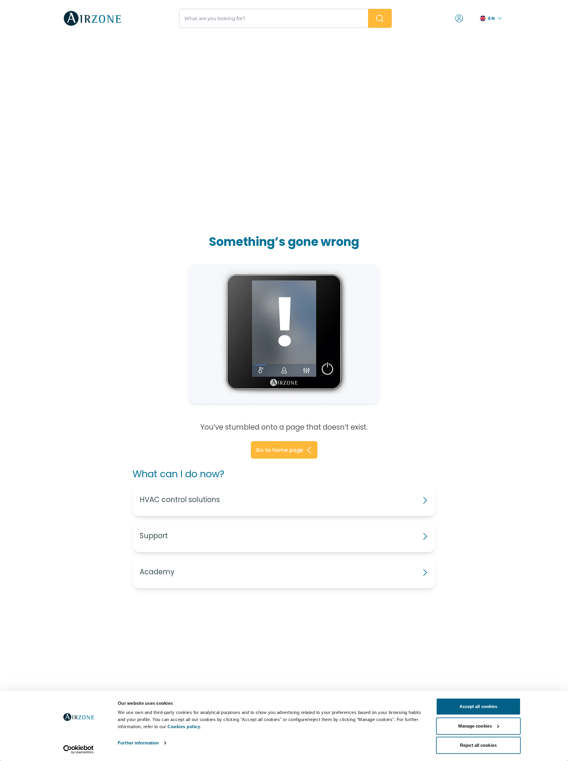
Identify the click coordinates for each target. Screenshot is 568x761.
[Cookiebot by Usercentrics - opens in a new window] (78, 749)
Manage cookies (475, 725)
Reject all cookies (478, 745)
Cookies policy (183, 726)
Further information (138, 742)
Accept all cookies (478, 706)
